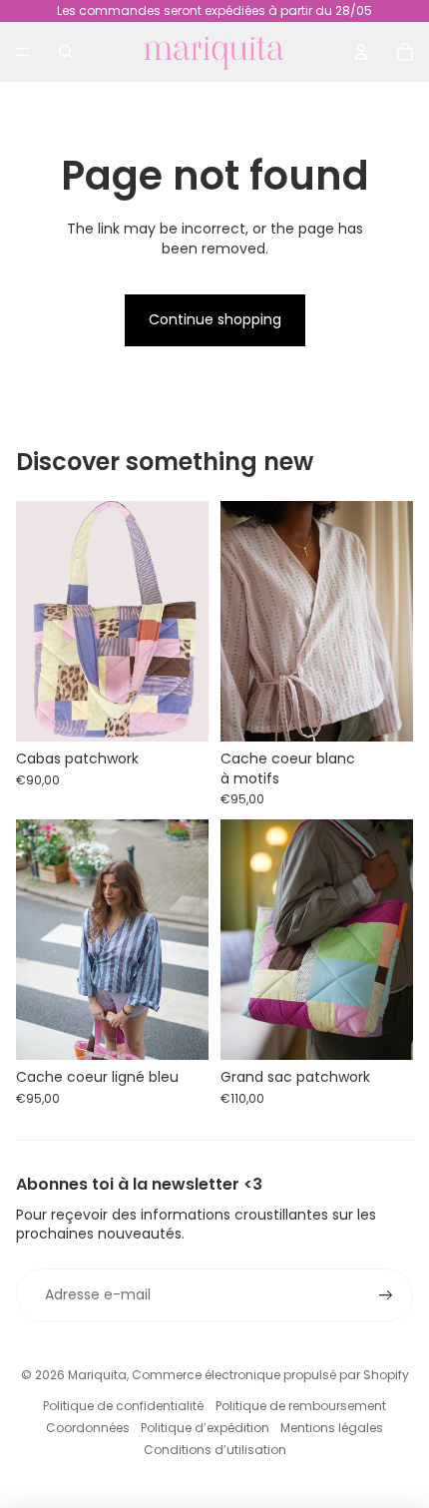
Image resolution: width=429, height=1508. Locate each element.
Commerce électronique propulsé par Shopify (270, 1374)
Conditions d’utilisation (215, 1449)
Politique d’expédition (205, 1427)
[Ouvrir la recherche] (66, 52)
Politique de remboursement (300, 1405)
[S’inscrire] (386, 1295)
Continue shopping (215, 319)
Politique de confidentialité (123, 1405)
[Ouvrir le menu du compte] (361, 52)
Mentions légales (331, 1427)
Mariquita (97, 1374)
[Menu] (23, 52)
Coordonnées (88, 1427)
